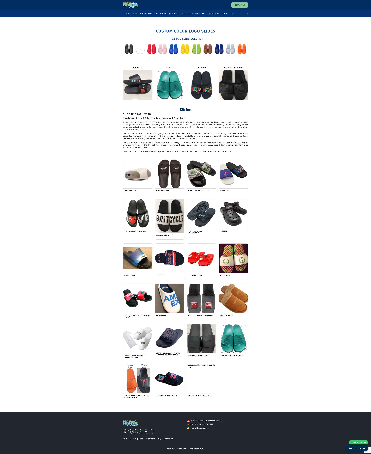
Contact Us (240, 5)
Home (128, 14)
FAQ (159, 439)
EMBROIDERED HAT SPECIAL (217, 14)
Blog (232, 14)
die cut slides (203, 136)
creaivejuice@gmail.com (200, 428)
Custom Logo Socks (168, 14)
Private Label (187, 14)
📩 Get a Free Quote (357, 448)
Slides (135, 14)
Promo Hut (200, 14)
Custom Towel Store (149, 14)
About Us (133, 439)
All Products (169, 439)
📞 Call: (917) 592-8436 (358, 442)
